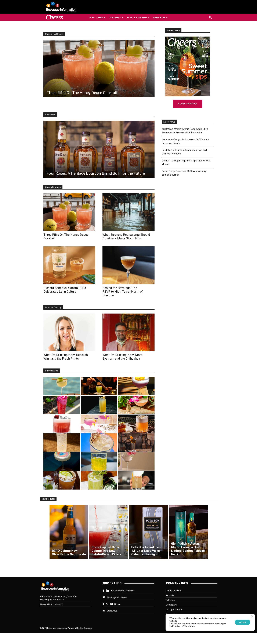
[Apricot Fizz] (136, 424)
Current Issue (173, 30)
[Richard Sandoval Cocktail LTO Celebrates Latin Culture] (69, 265)
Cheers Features (53, 187)
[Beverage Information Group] (71, 6)
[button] (210, 17)
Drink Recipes (51, 371)
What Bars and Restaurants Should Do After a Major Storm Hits (126, 236)
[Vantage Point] (99, 405)
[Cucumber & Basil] (61, 386)
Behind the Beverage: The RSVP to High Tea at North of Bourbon (122, 291)
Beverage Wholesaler (117, 597)
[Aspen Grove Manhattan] (136, 442)
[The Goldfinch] (99, 461)
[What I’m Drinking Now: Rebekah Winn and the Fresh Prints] (98, 68)
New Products (48, 499)
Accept (242, 622)
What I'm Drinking (53, 307)
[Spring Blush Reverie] (136, 461)
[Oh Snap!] (99, 480)
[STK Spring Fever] (61, 480)
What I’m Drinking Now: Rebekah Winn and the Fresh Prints (65, 356)
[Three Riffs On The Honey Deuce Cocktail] (69, 212)
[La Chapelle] (99, 386)
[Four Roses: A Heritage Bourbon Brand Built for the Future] (99, 149)
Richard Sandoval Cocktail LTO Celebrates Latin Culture (64, 289)
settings (191, 626)
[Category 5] (61, 405)
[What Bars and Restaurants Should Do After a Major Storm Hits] (128, 212)
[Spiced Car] (136, 480)
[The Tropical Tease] (136, 405)
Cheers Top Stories (54, 34)
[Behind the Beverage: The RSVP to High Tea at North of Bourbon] (128, 265)
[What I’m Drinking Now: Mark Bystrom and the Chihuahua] (128, 332)
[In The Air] (61, 442)
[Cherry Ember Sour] (61, 424)
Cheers (117, 604)
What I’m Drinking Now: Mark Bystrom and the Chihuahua (122, 356)
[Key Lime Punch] (99, 442)
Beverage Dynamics (124, 590)
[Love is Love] (61, 461)
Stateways (112, 610)
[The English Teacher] (99, 424)
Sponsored (50, 114)
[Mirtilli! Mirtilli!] (136, 386)
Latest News (169, 122)
